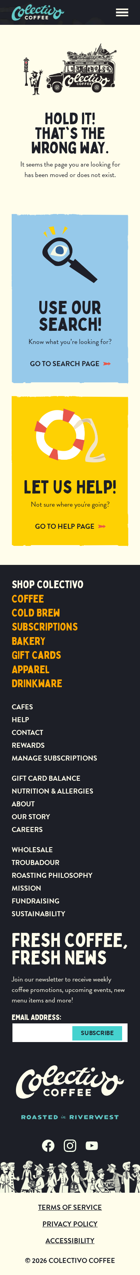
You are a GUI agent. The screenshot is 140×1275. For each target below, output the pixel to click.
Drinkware (37, 683)
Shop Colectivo (48, 584)
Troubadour (36, 862)
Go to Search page (65, 363)
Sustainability (38, 913)
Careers (27, 829)
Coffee (28, 599)
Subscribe (97, 1033)
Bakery (29, 641)
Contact (27, 732)
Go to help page (64, 526)
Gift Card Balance (46, 778)
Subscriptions (45, 627)
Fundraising (36, 901)
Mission (26, 888)
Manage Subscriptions (54, 758)
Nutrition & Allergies (52, 791)
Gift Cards (36, 655)
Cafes (22, 707)
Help (20, 719)
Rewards (28, 745)
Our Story (31, 816)
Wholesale (32, 849)
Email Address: (36, 1017)
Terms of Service (70, 1207)
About (23, 804)
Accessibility (70, 1240)
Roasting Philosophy (52, 875)
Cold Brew (36, 613)
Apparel (31, 669)
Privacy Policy (70, 1224)
